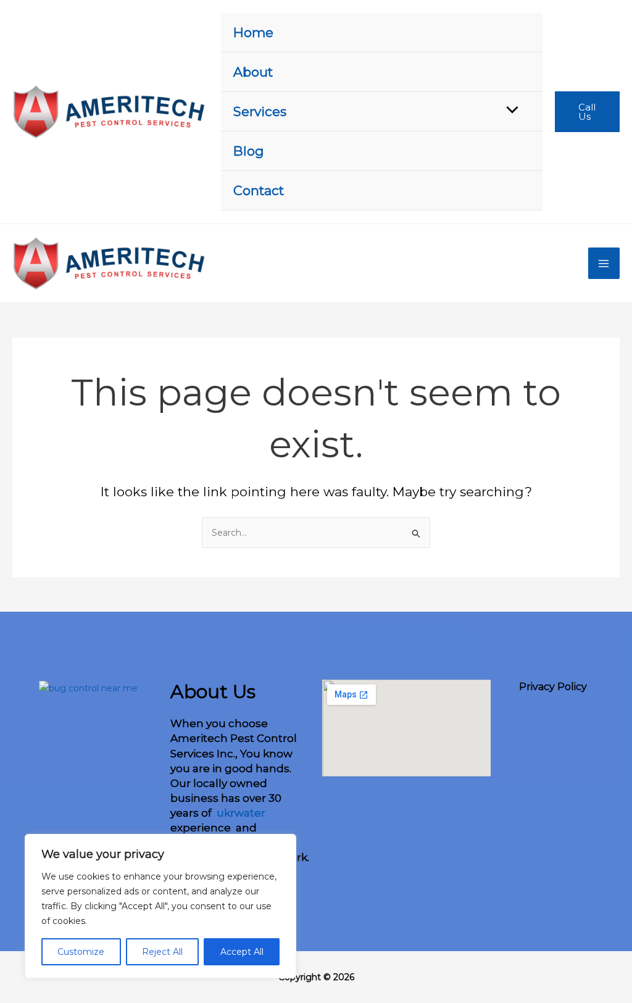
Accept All (242, 951)
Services (259, 111)
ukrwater (239, 813)
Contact (258, 190)
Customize (80, 951)
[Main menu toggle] (604, 264)
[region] (160, 906)
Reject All (162, 951)
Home (253, 32)
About (253, 72)
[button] (587, 111)
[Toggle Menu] (509, 110)
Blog (248, 151)
